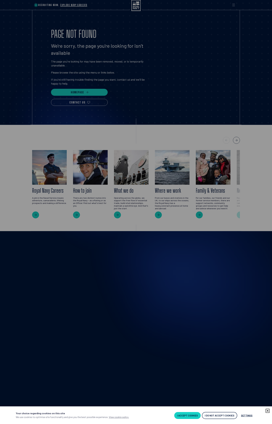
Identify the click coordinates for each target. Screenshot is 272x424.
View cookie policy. (119, 416)
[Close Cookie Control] (267, 411)
